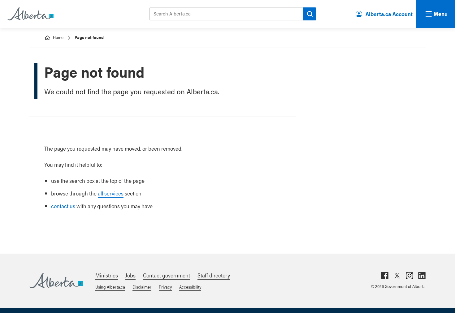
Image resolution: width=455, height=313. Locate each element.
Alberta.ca (56, 280)
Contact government (166, 275)
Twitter (397, 275)
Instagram (409, 275)
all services (111, 193)
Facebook (384, 275)
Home (58, 37)
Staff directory (213, 275)
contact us (63, 206)
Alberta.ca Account (389, 14)
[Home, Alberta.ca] (30, 13)
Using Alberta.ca (110, 287)
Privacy (165, 287)
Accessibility (190, 287)
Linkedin (422, 275)
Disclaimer (141, 287)
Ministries (106, 275)
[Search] (309, 13)
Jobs (130, 275)
